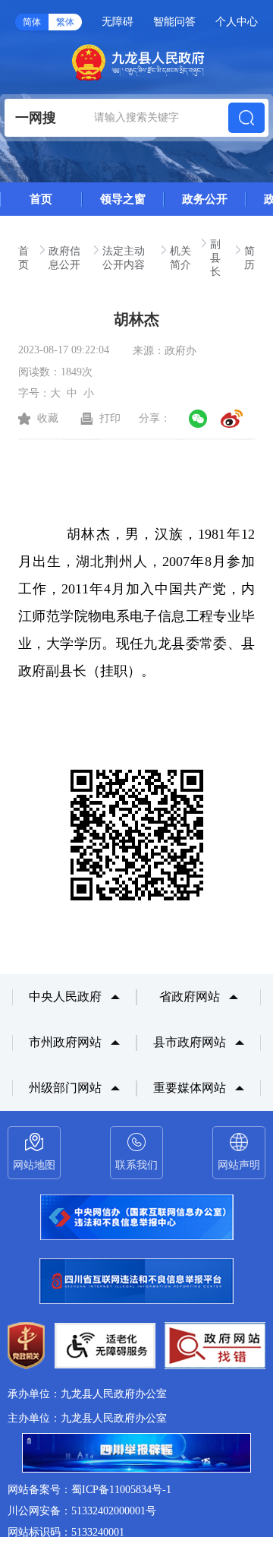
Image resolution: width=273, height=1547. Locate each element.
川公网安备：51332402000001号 (82, 1511)
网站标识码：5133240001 (66, 1532)
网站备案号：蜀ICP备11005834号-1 (89, 1489)
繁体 (65, 22)
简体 (32, 22)
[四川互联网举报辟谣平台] (136, 1454)
